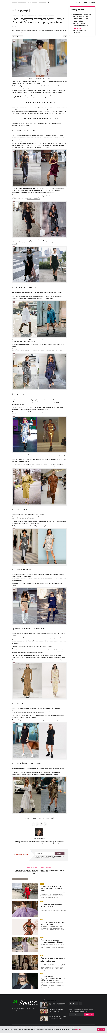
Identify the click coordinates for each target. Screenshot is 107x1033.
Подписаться (59, 853)
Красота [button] (34, 2)
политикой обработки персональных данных (45, 857)
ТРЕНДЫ (33, 818)
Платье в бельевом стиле (81, 16)
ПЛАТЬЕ (27, 818)
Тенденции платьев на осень (80, 13)
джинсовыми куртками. (33, 198)
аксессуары (60, 651)
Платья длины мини (79, 23)
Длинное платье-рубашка (81, 18)
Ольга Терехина (39, 838)
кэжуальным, (47, 708)
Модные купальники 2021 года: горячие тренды (52, 923)
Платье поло (77, 28)
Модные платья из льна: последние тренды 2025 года (51, 941)
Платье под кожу (79, 20)
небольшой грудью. (46, 147)
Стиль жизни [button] (42, 2)
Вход (85, 2)
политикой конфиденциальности (57, 856)
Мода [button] (29, 2)
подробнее (78, 1029)
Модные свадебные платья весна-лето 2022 (51, 905)
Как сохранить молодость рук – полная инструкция (52, 870)
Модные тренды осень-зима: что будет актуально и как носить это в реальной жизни (53, 960)
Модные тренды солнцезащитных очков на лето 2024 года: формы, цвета (52, 978)
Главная (14, 2)
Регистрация (91, 2)
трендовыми (50, 195)
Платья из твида (78, 21)
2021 (48, 818)
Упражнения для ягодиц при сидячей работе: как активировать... (56, 1011)
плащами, (57, 195)
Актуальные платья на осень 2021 (81, 14)
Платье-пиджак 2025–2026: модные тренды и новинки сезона (51, 888)
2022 (52, 818)
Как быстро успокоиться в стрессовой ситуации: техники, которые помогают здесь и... (26, 871)
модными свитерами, (30, 195)
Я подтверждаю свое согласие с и (49, 857)
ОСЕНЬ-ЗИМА (41, 818)
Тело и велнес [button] (22, 2)
